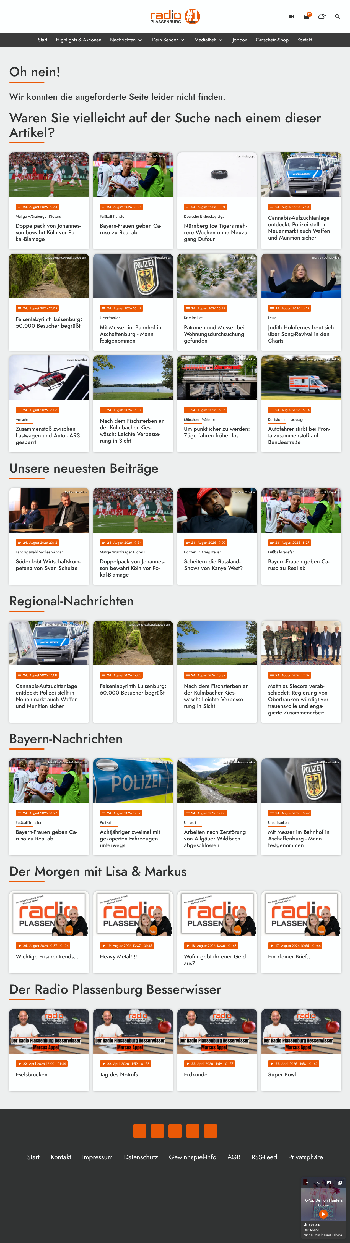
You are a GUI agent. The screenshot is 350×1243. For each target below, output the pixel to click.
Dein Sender (165, 39)
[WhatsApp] (14, 16)
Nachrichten (123, 39)
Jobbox (240, 39)
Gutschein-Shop (272, 39)
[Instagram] (36, 16)
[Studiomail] (47, 16)
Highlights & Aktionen (78, 39)
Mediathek (205, 39)
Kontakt (304, 39)
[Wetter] (322, 16)
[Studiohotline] (58, 16)
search (337, 16)
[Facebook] (25, 16)
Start (42, 39)
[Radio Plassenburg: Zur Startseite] (175, 17)
